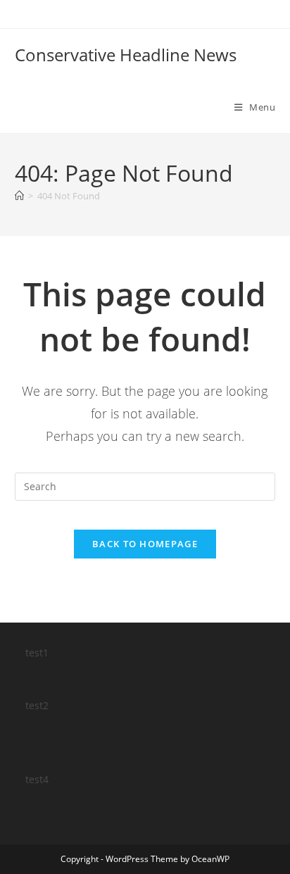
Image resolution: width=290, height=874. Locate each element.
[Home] (19, 195)
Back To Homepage (145, 543)
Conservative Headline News (126, 54)
